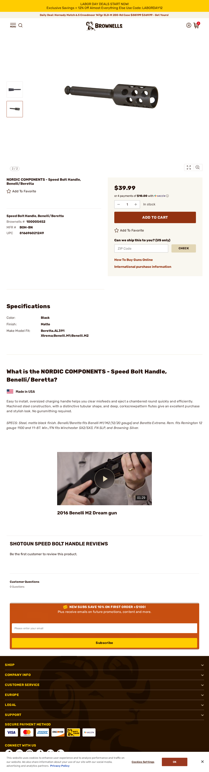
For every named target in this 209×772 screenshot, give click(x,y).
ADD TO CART (155, 217)
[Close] (202, 761)
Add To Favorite (24, 191)
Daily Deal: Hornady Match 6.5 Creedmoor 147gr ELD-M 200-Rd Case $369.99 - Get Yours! (104, 15)
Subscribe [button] (104, 643)
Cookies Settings (143, 761)
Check (184, 248)
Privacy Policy (60, 765)
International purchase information (142, 267)
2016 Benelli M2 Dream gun (87, 513)
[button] (13, 25)
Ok (174, 761)
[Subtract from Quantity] (119, 204)
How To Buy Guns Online (133, 260)
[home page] (104, 26)
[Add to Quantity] (136, 204)
